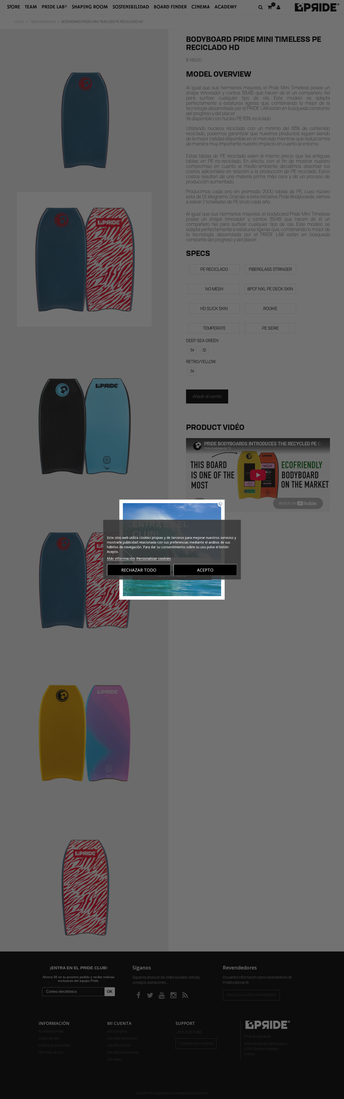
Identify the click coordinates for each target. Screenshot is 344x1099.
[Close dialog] (220, 503)
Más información (121, 558)
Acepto (205, 570)
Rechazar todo (138, 570)
